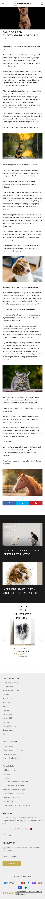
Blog (4, 706)
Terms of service (9, 726)
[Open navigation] (3, 3)
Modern (6, 762)
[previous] (4, 638)
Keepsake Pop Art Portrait (13, 786)
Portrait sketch (9, 766)
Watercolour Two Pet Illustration (16, 805)
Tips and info (8, 801)
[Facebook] (5, 834)
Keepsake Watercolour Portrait (15, 782)
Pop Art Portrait (9, 754)
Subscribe (12, 864)
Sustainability (8, 718)
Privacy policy (8, 714)
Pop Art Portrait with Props (14, 789)
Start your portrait (10, 683)
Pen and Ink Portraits (11, 758)
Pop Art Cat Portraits (11, 797)
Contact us (7, 710)
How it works (8, 698)
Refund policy (8, 730)
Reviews (6, 694)
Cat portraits (8, 687)
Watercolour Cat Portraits (13, 750)
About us (6, 702)
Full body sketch (9, 770)
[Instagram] (10, 834)
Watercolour (8, 746)
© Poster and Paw (22, 877)
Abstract (6, 774)
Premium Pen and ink (11, 691)
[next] (40, 638)
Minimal (6, 778)
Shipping (6, 722)
